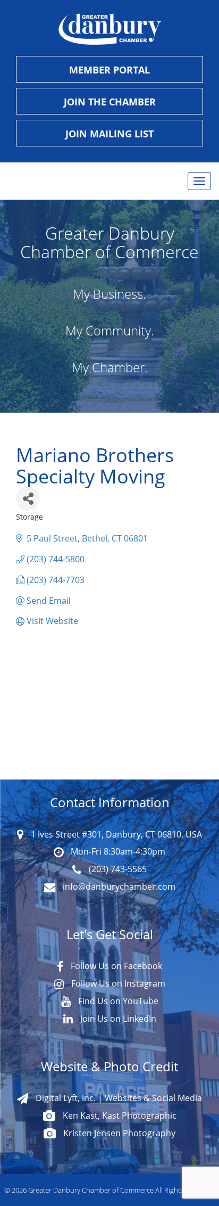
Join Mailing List (109, 133)
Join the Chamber (110, 101)
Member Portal (109, 69)
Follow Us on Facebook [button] (115, 965)
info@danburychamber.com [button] (118, 886)
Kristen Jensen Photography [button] (118, 1132)
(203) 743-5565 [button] (117, 868)
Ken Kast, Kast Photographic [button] (118, 1115)
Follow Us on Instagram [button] (117, 983)
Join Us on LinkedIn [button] (117, 1018)
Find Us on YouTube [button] (117, 1000)
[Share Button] (28, 499)
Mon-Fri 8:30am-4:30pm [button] (117, 851)
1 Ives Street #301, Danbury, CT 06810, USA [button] (115, 834)
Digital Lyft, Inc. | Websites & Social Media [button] (117, 1097)
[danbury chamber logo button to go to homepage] (109, 29)
